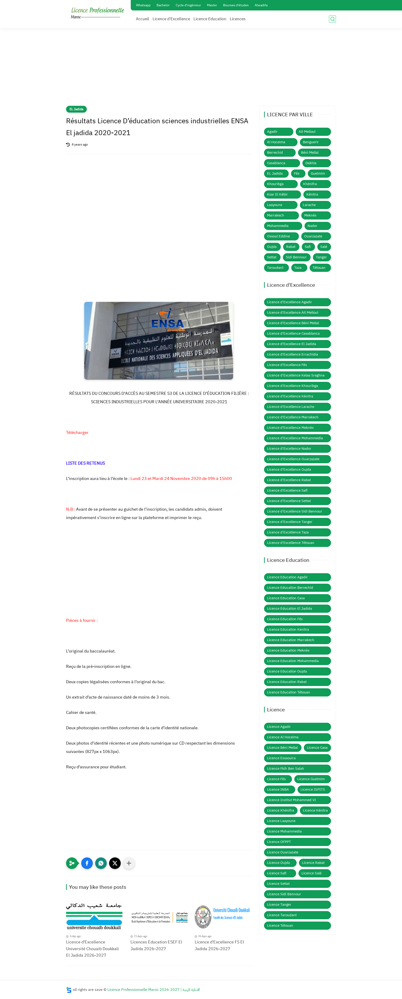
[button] (87, 863)
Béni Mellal (309, 152)
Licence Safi (276, 873)
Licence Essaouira (281, 758)
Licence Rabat (313, 862)
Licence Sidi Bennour (284, 894)
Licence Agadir (279, 726)
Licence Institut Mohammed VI (291, 800)
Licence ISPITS (313, 789)
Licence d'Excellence (171, 19)
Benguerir (311, 142)
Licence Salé (312, 873)
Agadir (272, 131)
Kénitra (312, 194)
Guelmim (318, 173)
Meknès (310, 215)
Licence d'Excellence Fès (287, 364)
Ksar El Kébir (277, 194)
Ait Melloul (307, 131)
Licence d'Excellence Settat (289, 500)
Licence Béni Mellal (282, 747)
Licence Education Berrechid (290, 587)
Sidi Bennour (296, 257)
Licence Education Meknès (288, 650)
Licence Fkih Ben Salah (285, 768)
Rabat (290, 246)
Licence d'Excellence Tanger (289, 521)
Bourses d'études (236, 5)
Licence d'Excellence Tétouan (290, 542)
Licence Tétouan (280, 925)
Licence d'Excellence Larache (290, 406)
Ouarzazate (313, 236)
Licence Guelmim (311, 779)
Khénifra (310, 183)
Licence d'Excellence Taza (288, 532)
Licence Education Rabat (287, 681)
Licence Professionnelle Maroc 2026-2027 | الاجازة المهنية (153, 989)
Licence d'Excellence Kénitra (290, 396)
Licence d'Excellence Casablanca (293, 333)
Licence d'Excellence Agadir (289, 302)
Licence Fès (276, 779)
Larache (309, 204)
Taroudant (275, 267)
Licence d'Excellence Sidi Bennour (294, 511)
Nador (312, 225)
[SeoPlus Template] (69, 990)
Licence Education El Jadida (289, 608)
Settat (271, 257)
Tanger (321, 257)
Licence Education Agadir (287, 577)
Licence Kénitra (315, 810)
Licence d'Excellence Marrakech (292, 417)
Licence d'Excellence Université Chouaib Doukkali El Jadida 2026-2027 (92, 949)
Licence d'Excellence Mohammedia (295, 438)
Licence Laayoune (281, 820)
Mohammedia (277, 225)
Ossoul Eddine (278, 236)
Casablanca (276, 163)
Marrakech (275, 215)
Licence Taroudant (282, 915)
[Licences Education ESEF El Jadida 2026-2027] (159, 916)
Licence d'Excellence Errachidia (292, 354)
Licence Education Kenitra (288, 629)
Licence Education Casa (286, 598)
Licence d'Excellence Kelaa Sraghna (296, 375)
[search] (332, 19)
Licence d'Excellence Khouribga (292, 385)
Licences (237, 19)
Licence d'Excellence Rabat (289, 480)
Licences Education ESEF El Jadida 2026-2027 (156, 945)
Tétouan (319, 267)
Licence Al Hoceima (282, 737)
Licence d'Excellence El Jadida (291, 343)
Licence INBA (278, 789)
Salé (323, 246)
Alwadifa (261, 5)
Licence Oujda (278, 862)
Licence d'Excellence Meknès (290, 427)
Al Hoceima (276, 142)
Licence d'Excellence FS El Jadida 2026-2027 (219, 945)
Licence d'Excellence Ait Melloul (292, 312)
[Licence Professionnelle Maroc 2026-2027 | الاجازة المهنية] (97, 13)
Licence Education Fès (285, 619)
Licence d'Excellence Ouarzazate (293, 459)
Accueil (142, 19)
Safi (308, 246)
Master (212, 5)
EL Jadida (76, 109)
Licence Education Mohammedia (293, 660)
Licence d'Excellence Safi (287, 490)
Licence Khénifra (280, 810)
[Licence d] (95, 916)
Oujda (272, 246)
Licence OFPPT (279, 841)
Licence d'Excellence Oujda (289, 469)
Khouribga (275, 183)
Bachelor (163, 5)
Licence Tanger (279, 904)
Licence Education (210, 19)
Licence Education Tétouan (288, 692)
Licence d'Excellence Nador (289, 448)
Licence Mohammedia (284, 831)
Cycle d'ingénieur (188, 5)
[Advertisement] (201, 69)
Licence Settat (278, 883)
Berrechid (275, 152)
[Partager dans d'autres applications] (129, 863)
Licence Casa (317, 747)
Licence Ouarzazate (282, 852)
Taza (298, 267)
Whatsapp (143, 5)
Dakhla (310, 163)
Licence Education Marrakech (290, 640)
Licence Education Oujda (287, 671)
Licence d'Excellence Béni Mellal (293, 323)
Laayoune (274, 204)
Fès (296, 173)
